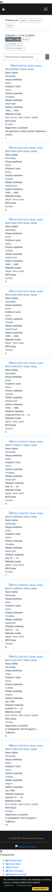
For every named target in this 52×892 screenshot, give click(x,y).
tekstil (23, 20)
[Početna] (3, 9)
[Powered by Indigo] (26, 846)
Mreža (25, 39)
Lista (17, 39)
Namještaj (10, 76)
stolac (9, 25)
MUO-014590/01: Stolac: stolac (21, 445)
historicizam (11, 185)
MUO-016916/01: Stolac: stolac (21, 660)
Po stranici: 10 (12, 43)
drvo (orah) (35, 20)
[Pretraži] (47, 57)
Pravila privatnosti (24, 885)
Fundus (9, 124)
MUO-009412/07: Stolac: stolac (21, 366)
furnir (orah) (11, 117)
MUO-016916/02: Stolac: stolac (21, 749)
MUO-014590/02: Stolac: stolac (21, 516)
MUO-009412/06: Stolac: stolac (21, 294)
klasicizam (10, 479)
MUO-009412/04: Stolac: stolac (21, 151)
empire (8, 694)
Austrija (9, 178)
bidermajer (10, 103)
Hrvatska (9, 96)
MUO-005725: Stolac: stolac (19, 69)
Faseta (9, 39)
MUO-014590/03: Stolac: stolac (21, 588)
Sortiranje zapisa (14, 48)
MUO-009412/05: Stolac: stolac (21, 223)
